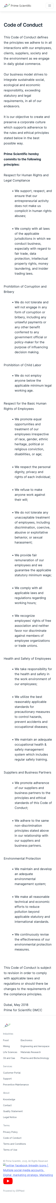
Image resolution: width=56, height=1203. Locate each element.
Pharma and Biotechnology (35, 1058)
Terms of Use (10, 1150)
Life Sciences (10, 1052)
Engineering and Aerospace (35, 1046)
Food (6, 1040)
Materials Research (31, 1052)
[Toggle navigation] (50, 5)
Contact (7, 1105)
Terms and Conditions (14, 1144)
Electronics (26, 1040)
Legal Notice (10, 1117)
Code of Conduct (12, 1138)
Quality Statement (13, 1111)
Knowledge (9, 1099)
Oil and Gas (9, 1058)
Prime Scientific (20, 5)
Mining (6, 1046)
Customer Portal (12, 1073)
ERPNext (20, 1191)
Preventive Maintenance (16, 1084)
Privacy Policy (10, 1132)
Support (7, 1078)
